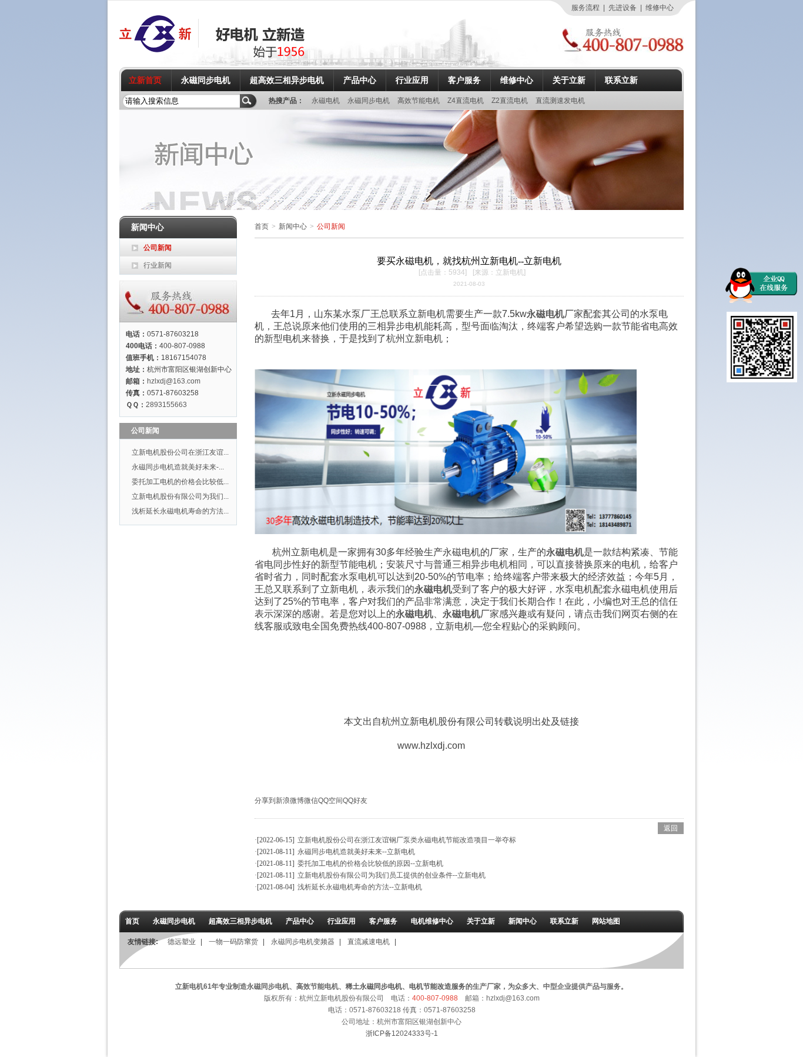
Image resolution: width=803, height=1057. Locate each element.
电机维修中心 (432, 921)
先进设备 (622, 8)
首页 (262, 226)
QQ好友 (355, 800)
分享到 (265, 800)
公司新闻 (157, 248)
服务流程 (585, 8)
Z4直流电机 (466, 100)
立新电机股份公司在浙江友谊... (180, 452)
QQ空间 (330, 800)
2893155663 (166, 405)
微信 (311, 800)
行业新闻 (157, 265)
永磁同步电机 (205, 80)
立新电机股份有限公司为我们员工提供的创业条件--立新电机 (391, 875)
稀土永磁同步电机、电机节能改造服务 (406, 986)
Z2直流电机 (510, 100)
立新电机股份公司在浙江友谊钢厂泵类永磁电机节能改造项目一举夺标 (406, 840)
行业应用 (412, 80)
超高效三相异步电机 (287, 80)
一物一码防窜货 (233, 942)
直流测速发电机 (560, 100)
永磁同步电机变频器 (302, 942)
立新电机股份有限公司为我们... (180, 496)
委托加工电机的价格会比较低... (180, 482)
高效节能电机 (419, 100)
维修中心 (659, 8)
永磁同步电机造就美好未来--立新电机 (356, 852)
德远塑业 (182, 942)
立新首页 (145, 80)
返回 (671, 828)
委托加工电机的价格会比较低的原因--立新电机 (370, 863)
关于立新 (569, 80)
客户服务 (464, 80)
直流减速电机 (368, 942)
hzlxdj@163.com (173, 381)
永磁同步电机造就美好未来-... (178, 467)
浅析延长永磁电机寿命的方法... (180, 511)
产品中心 (359, 80)
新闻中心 (293, 226)
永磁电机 (327, 100)
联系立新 (621, 80)
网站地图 (606, 921)
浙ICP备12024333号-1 (402, 1033)
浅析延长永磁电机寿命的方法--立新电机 (359, 887)
